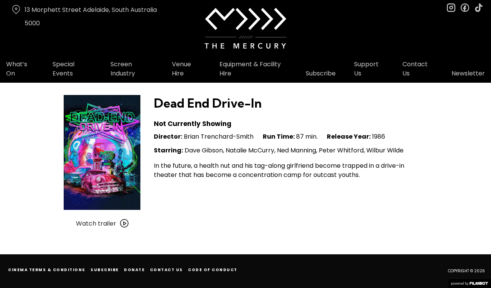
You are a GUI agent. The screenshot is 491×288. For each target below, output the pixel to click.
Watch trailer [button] (96, 223)
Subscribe (321, 73)
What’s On (16, 69)
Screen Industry (122, 69)
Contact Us (415, 69)
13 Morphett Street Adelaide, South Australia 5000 (91, 16)
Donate (134, 270)
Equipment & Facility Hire (250, 69)
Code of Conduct (212, 270)
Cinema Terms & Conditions (47, 270)
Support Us (366, 69)
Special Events (63, 69)
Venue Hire (181, 69)
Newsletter (468, 73)
